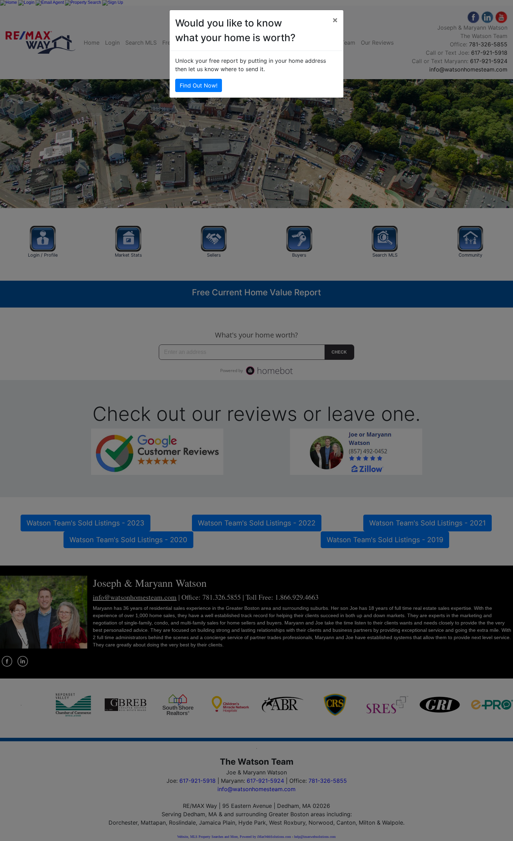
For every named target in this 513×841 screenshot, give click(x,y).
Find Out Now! (198, 85)
